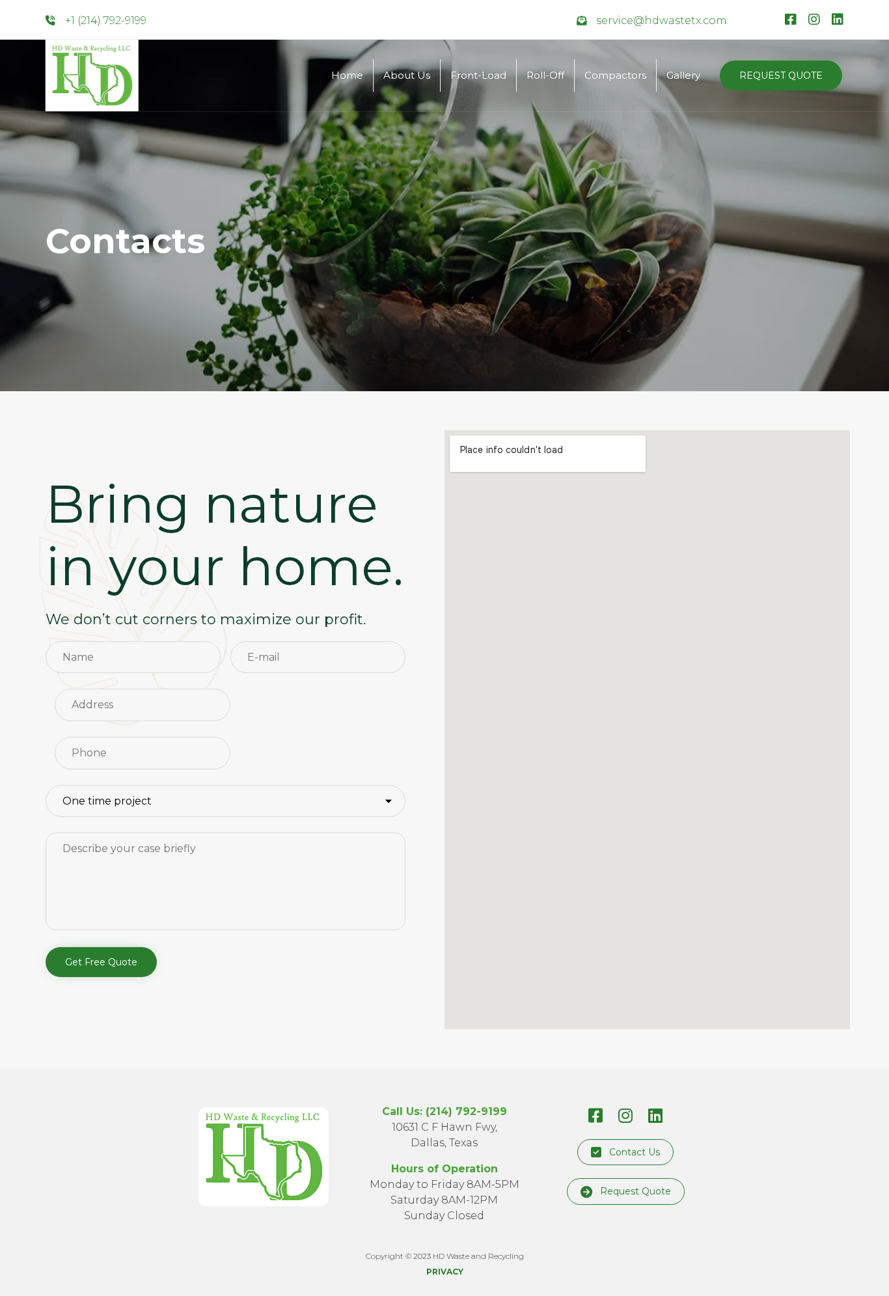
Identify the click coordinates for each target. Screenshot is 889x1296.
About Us (406, 75)
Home (347, 75)
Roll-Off (545, 75)
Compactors (615, 75)
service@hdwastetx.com (661, 20)
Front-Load (478, 75)
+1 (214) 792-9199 (105, 20)
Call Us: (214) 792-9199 (444, 1111)
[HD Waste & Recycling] (92, 75)
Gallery (683, 75)
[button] (781, 75)
